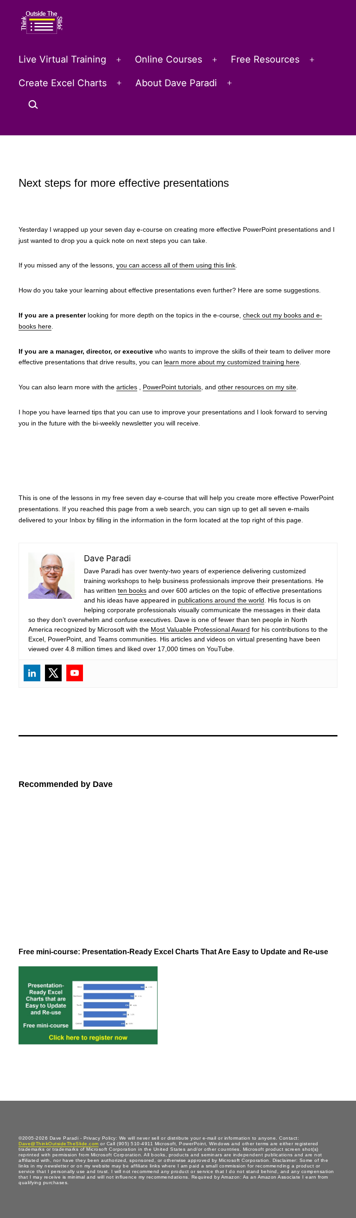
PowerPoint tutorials (172, 387)
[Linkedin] (32, 673)
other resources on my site (257, 387)
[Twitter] (53, 673)
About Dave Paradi (176, 83)
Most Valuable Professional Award (200, 629)
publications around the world (221, 600)
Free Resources (265, 59)
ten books (132, 590)
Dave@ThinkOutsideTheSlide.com (59, 1143)
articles (126, 387)
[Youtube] (74, 673)
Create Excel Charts (63, 83)
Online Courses (168, 59)
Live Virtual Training (62, 59)
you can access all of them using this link (175, 265)
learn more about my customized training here (231, 362)
